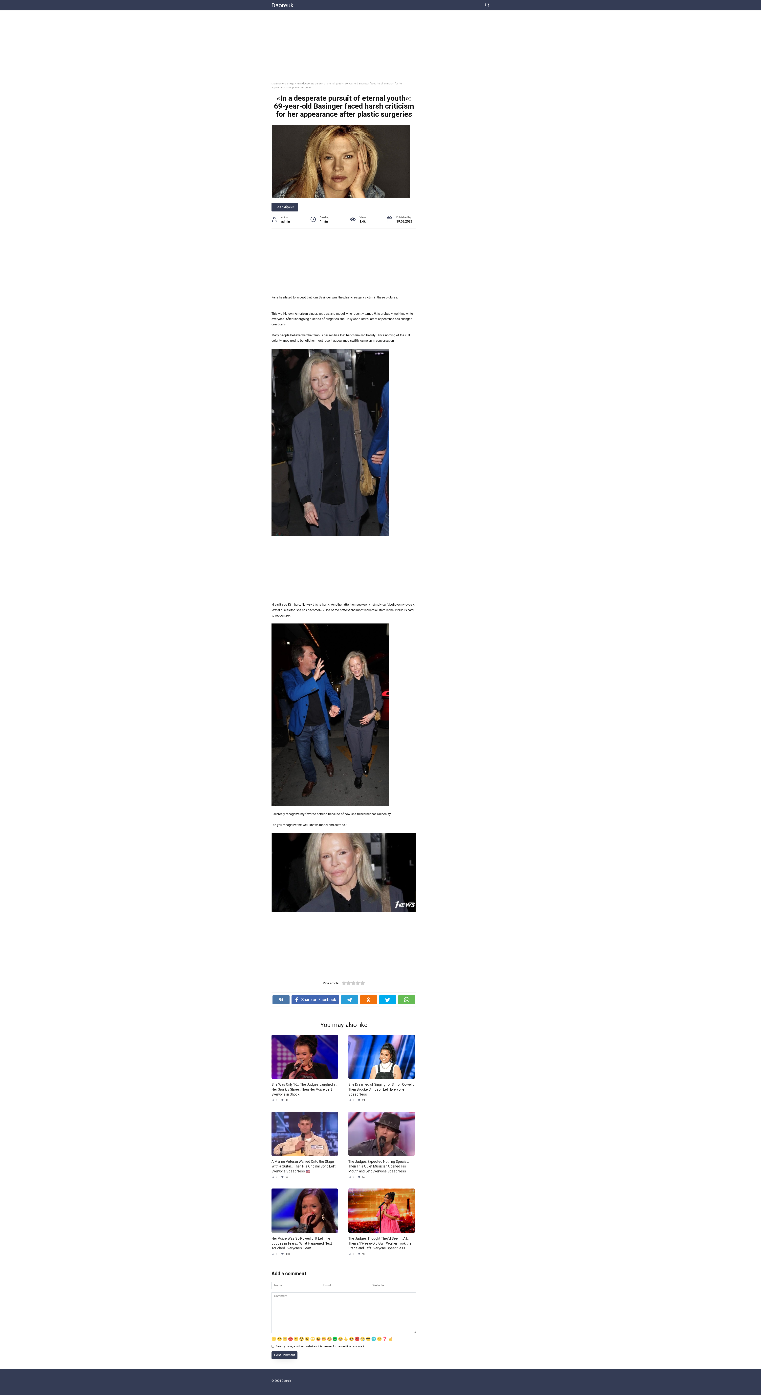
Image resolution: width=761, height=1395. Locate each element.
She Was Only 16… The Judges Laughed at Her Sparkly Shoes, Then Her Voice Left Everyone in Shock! (304, 1089)
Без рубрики (284, 207)
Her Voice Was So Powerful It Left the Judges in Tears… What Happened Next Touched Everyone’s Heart (302, 1243)
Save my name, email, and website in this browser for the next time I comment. (320, 1346)
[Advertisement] (380, 49)
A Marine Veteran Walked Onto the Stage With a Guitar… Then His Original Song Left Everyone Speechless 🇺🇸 (304, 1166)
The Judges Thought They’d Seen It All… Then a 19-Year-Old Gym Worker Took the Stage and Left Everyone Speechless (379, 1243)
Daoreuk (283, 5)
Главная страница (283, 83)
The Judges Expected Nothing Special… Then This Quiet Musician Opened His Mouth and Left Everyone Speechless (378, 1166)
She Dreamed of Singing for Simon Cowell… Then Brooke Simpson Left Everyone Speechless (381, 1089)
